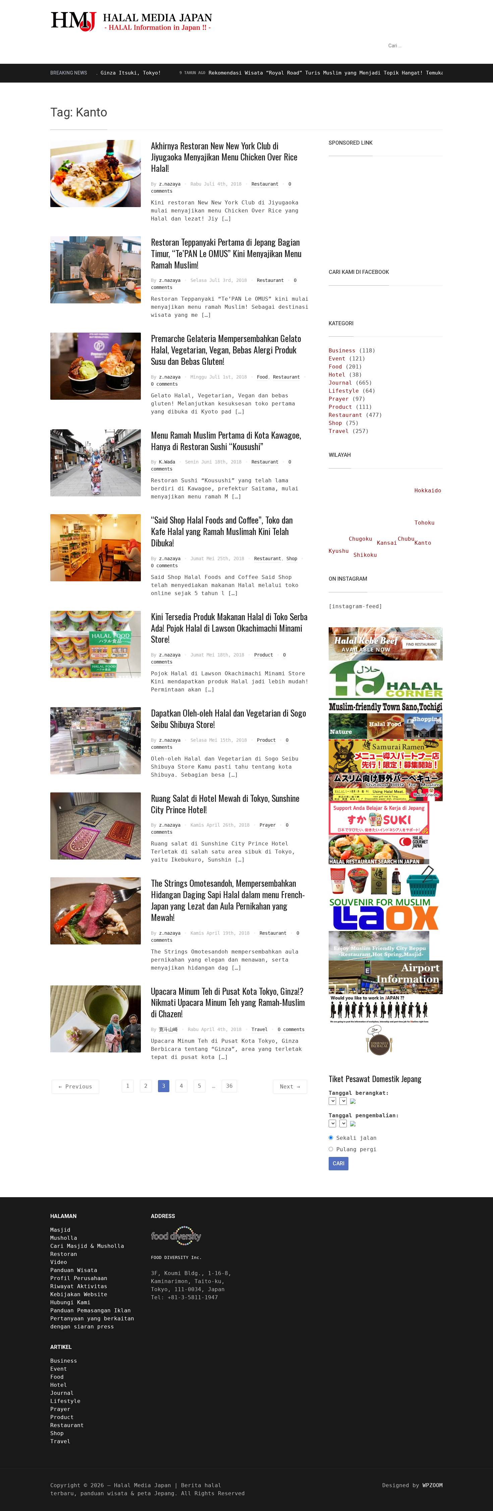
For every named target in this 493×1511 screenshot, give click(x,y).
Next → (290, 1086)
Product (263, 654)
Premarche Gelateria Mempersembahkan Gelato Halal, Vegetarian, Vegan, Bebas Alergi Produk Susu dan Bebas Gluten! (226, 350)
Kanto (423, 543)
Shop (291, 558)
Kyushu (339, 551)
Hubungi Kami (70, 1302)
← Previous (75, 1086)
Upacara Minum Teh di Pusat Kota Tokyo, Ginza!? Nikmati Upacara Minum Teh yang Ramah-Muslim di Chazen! (228, 1002)
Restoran (194, 46)
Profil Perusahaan (78, 1278)
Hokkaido (428, 490)
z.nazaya (169, 184)
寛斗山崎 (168, 1029)
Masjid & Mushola (82, 46)
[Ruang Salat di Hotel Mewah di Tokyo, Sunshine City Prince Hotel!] (95, 825)
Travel (260, 1029)
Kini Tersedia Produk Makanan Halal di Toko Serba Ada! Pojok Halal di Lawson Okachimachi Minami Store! (229, 628)
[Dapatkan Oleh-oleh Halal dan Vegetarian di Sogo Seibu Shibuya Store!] (95, 740)
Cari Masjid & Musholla (87, 1246)
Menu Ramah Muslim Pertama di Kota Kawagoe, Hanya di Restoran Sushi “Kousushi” (226, 440)
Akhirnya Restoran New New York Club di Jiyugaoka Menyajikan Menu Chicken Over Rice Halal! (224, 157)
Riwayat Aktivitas (78, 1286)
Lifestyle (344, 391)
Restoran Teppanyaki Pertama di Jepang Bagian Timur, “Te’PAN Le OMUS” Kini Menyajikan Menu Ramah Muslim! (226, 253)
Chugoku (360, 539)
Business (342, 350)
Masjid (60, 1230)
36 (229, 1086)
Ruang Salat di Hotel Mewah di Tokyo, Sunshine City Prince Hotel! (225, 803)
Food (262, 377)
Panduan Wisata (147, 46)
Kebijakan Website (78, 1294)
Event (337, 358)
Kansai (387, 543)
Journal (340, 383)
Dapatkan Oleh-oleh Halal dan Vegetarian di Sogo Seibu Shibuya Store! (228, 718)
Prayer (268, 825)
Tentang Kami (265, 46)
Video (226, 46)
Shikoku (365, 555)
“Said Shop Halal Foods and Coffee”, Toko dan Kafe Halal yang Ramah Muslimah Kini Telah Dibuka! (222, 531)
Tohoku (425, 523)
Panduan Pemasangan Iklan (90, 1310)
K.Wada (167, 462)
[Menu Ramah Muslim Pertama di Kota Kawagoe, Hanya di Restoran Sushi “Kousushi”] (95, 462)
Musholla (63, 1238)
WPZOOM (433, 1485)
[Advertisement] (379, 208)
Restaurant (265, 184)
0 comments (164, 384)
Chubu (406, 539)
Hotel (337, 375)
